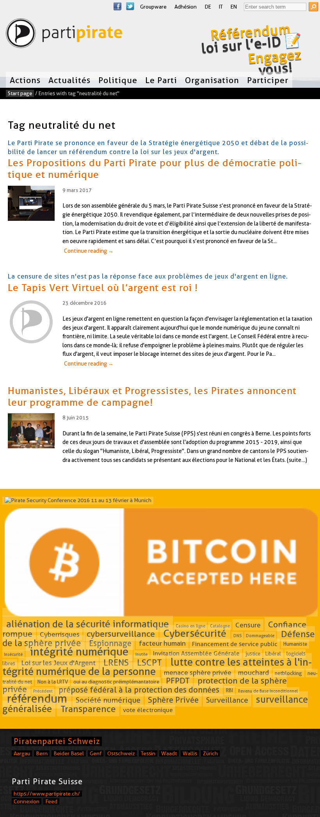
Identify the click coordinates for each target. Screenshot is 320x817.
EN (234, 7)
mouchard (253, 672)
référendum (37, 698)
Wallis (190, 753)
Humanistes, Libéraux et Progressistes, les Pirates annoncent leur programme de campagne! (152, 396)
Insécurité (13, 654)
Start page (20, 93)
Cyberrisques (60, 634)
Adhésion (185, 7)
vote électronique (148, 710)
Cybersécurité (195, 633)
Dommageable (260, 635)
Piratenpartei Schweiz (57, 741)
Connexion (26, 801)
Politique (117, 80)
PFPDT (178, 680)
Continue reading (89, 251)
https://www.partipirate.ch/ (47, 793)
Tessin (148, 753)
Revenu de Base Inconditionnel (268, 691)
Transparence (88, 708)
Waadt (169, 753)
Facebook (117, 6)
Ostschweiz (121, 753)
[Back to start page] (64, 35)
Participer (267, 80)
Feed (51, 801)
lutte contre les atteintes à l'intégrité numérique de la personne (157, 666)
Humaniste (295, 644)
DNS (237, 635)
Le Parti (161, 80)
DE (207, 7)
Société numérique (108, 700)
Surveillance (227, 700)
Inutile (141, 654)
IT (221, 7)
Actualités (69, 80)
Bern (42, 753)
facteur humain (162, 643)
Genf (95, 753)
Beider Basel (68, 753)
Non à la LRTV (52, 681)
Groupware (153, 7)
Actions (25, 80)
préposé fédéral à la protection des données (139, 689)
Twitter (130, 6)
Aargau (22, 753)
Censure (248, 625)
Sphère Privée (173, 700)
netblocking (288, 673)
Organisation (212, 80)
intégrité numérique (79, 651)
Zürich (210, 753)
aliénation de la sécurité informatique (87, 624)
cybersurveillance (121, 634)
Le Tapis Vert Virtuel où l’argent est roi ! (103, 287)
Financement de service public (234, 644)
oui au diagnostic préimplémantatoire (116, 681)
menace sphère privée (197, 672)
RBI (229, 690)
